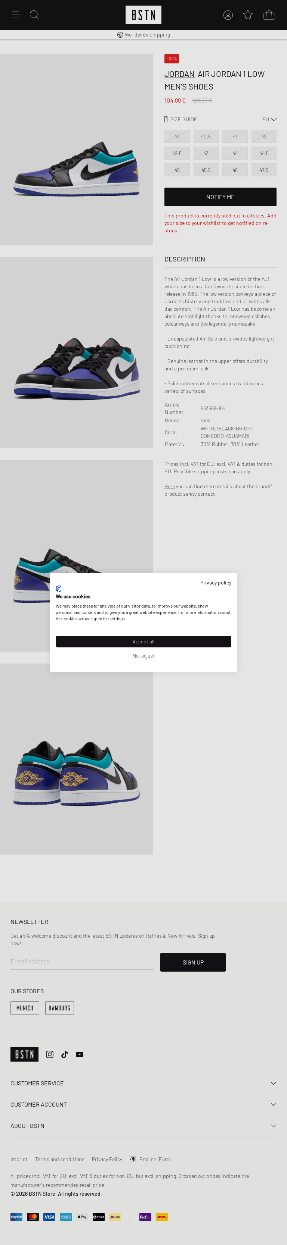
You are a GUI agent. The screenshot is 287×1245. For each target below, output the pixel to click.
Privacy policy (215, 582)
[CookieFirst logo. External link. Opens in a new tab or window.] (58, 588)
